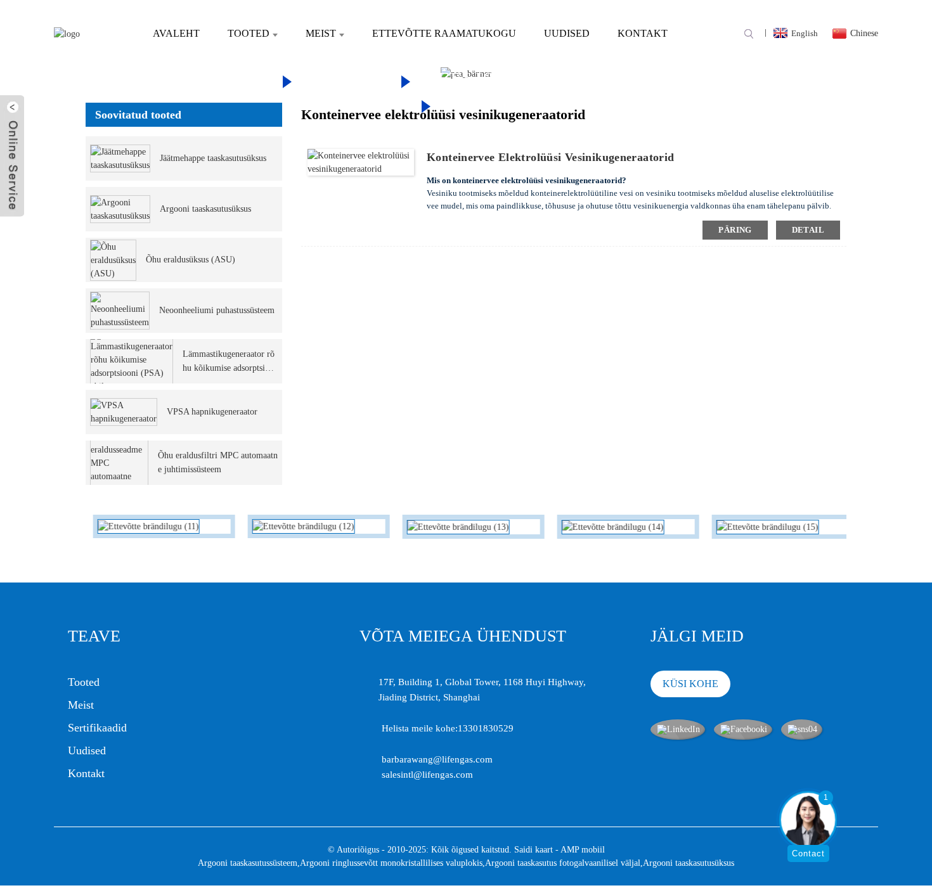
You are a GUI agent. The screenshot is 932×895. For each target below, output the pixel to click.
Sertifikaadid (97, 727)
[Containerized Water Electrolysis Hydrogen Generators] (360, 162)
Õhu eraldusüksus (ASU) (190, 259)
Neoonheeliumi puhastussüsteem (217, 310)
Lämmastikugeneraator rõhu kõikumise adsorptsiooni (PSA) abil (229, 362)
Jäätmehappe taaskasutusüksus (213, 158)
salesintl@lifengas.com (427, 774)
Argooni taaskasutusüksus (205, 209)
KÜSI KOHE (690, 683)
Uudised (567, 33)
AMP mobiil (582, 849)
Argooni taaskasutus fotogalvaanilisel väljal (562, 863)
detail (808, 230)
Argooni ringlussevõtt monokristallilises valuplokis (391, 863)
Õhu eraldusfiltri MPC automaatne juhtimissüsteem (218, 462)
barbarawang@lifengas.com (437, 759)
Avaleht (176, 33)
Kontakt (643, 33)
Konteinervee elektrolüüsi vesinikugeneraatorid (550, 157)
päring (734, 230)
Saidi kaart (533, 849)
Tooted (248, 33)
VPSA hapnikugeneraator (212, 411)
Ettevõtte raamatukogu (444, 33)
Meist (321, 33)
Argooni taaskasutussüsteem (247, 863)
